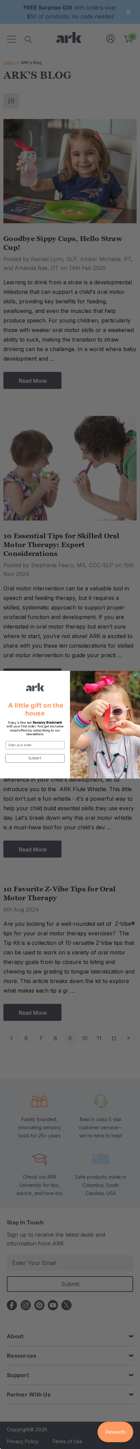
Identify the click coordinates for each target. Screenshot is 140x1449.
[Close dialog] (135, 675)
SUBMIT (35, 758)
